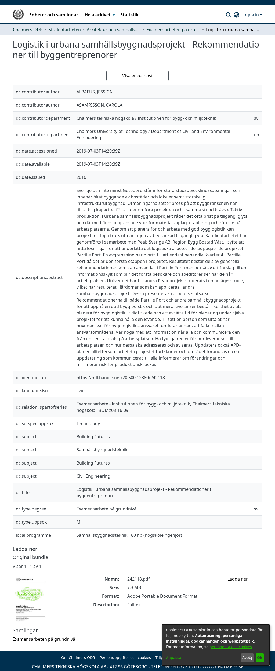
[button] (228, 15)
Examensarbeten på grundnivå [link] (173, 29)
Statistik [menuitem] (129, 15)
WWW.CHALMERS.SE (222, 667)
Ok (259, 657)
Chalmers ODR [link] (28, 29)
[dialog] (216, 645)
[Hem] (18, 14)
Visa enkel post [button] (137, 76)
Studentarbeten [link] (65, 29)
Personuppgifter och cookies (125, 657)
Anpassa (173, 657)
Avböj (247, 657)
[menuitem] (99, 14)
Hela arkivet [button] (98, 15)
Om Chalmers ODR (78, 657)
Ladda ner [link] (237, 579)
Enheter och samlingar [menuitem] (53, 15)
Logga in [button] (250, 15)
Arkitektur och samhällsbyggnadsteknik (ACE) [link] (113, 29)
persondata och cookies (230, 646)
